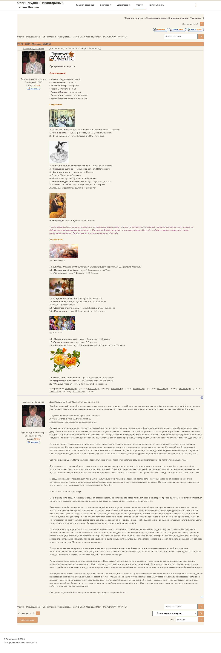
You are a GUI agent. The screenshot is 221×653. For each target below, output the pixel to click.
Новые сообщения (178, 18)
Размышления (33, 37)
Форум (20, 37)
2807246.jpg (163, 388)
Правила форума (134, 18)
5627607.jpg (139, 388)
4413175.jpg (55, 391)
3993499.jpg (71, 388)
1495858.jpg (117, 388)
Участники (195, 18)
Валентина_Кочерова (33, 48)
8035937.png (79, 391)
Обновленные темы (155, 18)
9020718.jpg (93, 388)
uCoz (34, 642)
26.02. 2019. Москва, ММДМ (87, 37)
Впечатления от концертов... (57, 37)
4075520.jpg (185, 388)
